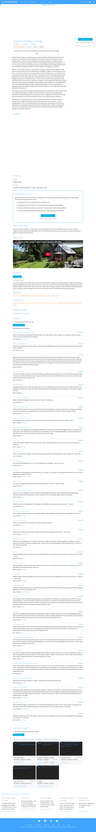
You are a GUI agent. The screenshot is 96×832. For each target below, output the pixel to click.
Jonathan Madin (25, 413)
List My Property (83, 2)
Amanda (23, 447)
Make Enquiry (85, 39)
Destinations (33, 2)
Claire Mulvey (24, 698)
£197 (15, 743)
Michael (22, 525)
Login (64, 825)
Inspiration (42, 2)
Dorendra (22, 515)
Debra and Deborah (25, 592)
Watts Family (24, 581)
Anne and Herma (25, 709)
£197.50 (39, 743)
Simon (22, 506)
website (44, 827)
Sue (22, 673)
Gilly (22, 393)
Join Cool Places (19, 735)
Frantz (22, 497)
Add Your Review (19, 325)
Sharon (23, 402)
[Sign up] (89, 2)
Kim (22, 367)
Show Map (17, 276)
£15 (62, 743)
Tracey (22, 606)
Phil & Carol (24, 423)
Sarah (22, 558)
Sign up (68, 825)
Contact (58, 825)
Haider (22, 633)
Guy (22, 465)
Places (23, 2)
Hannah (22, 350)
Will (22, 456)
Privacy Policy (46, 825)
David (22, 659)
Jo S (21, 547)
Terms (53, 825)
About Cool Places (29, 825)
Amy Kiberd (23, 683)
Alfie (22, 486)
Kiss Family (24, 569)
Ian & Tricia (23, 720)
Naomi (22, 435)
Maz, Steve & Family (26, 476)
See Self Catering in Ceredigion (21, 313)
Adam (22, 380)
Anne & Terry (24, 534)
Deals (50, 2)
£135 (38, 767)
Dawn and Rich (24, 339)
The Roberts (24, 620)
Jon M (22, 645)
